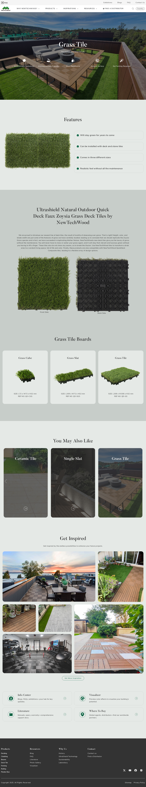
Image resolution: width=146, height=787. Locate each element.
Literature (34, 760)
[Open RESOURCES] (96, 8)
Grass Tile (72, 459)
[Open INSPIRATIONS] (77, 8)
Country (140, 9)
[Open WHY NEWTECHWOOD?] (38, 8)
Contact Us (140, 3)
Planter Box (5, 772)
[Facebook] (135, 770)
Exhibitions (107, 3)
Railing (3, 769)
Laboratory (63, 763)
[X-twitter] (124, 770)
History (62, 753)
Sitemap (128, 783)
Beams (3, 760)
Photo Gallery (35, 763)
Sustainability (64, 760)
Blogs (119, 3)
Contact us (92, 753)
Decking (4, 753)
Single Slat (26, 459)
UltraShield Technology (68, 756)
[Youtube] (130, 770)
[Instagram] (141, 770)
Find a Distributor (95, 756)
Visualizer (34, 766)
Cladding (4, 756)
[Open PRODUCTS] (56, 8)
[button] (6, 481)
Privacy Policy (139, 783)
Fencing (4, 766)
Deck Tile (4, 763)
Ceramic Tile (120, 459)
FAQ (129, 3)
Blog (32, 753)
